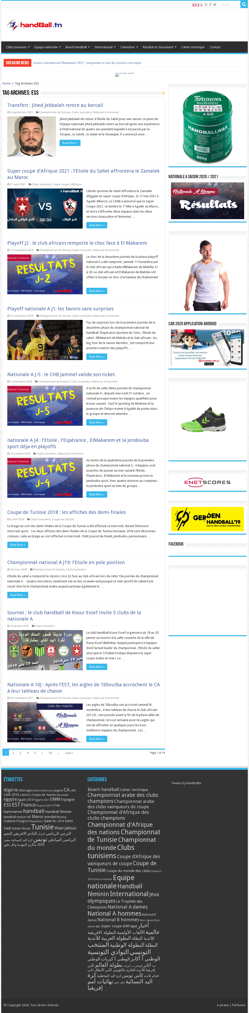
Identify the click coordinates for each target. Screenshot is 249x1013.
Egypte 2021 (42, 799)
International (104, 47)
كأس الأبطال (103, 970)
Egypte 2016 (26, 799)
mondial (50, 817)
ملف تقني (119, 982)
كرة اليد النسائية (22, 840)
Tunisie (42, 827)
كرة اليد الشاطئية (109, 976)
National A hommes (106, 112)
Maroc (38, 816)
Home (6, 83)
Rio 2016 (58, 821)
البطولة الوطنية (127, 945)
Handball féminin (58, 811)
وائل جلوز (10, 844)
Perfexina (238, 1005)
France (28, 805)
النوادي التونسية (108, 952)
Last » (69, 753)
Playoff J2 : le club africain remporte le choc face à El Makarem (77, 243)
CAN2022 (25, 795)
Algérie (11, 789)
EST (16, 805)
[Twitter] (215, 5)
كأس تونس (132, 975)
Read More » (70, 143)
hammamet (13, 811)
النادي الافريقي (25, 833)
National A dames (127, 907)
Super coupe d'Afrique (67, 184)
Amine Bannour (43, 790)
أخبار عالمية (149, 928)
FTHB (56, 805)
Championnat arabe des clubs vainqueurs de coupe (121, 804)
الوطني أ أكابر (145, 959)
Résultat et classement (158, 47)
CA (67, 790)
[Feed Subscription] (163, 93)
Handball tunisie (15, 817)
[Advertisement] (207, 602)
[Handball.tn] (35, 24)
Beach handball (76, 47)
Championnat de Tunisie (54, 112)
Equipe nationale (46, 47)
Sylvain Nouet (21, 828)
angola (58, 790)
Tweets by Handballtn (186, 783)
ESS (7, 805)
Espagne (68, 799)
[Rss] (206, 5)
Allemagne (26, 790)
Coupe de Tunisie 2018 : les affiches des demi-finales (66, 512)
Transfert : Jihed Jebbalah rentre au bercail (55, 105)
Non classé (147, 920)
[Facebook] (210, 5)
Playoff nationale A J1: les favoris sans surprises (60, 309)
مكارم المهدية (27, 844)
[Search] (244, 4)
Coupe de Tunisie (63, 519)
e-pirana (223, 1005)
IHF (29, 817)
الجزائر (41, 834)
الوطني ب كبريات (132, 965)
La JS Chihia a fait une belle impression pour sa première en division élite (81, 63)
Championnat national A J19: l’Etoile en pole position (66, 562)
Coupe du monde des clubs (129, 871)
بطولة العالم (109, 965)
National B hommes (118, 919)
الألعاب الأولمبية (131, 932)
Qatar (48, 821)
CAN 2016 (11, 795)
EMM (55, 799)
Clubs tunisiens (16, 47)
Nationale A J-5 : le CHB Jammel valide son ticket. (61, 374)
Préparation (35, 821)
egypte (10, 799)
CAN (73, 790)
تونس (40, 839)
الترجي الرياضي (58, 833)
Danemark (62, 795)
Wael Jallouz (65, 828)
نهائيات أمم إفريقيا (100, 984)
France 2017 (44, 805)
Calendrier (127, 47)
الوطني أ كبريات (115, 958)
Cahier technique (193, 47)
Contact (215, 47)
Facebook (176, 544)
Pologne (21, 821)
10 (50, 753)
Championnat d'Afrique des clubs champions (118, 815)
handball (33, 811)
